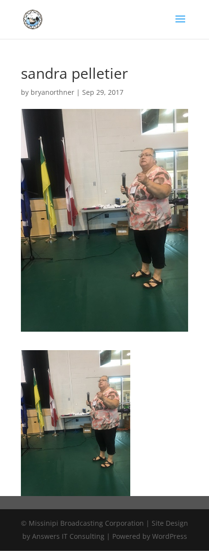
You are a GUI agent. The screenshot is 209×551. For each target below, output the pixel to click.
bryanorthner (52, 92)
